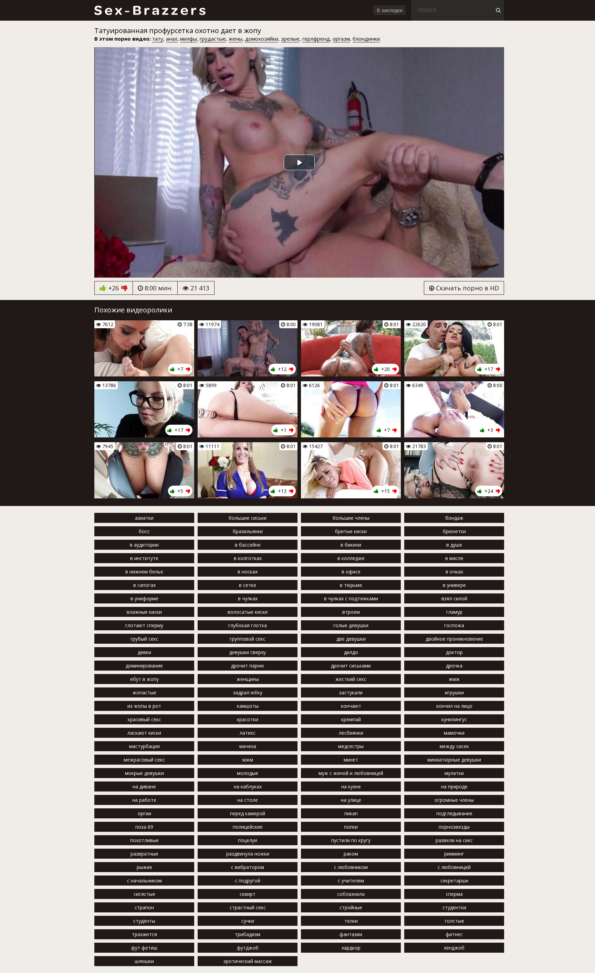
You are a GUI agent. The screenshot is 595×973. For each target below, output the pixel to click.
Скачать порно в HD (466, 288)
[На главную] (149, 10)
